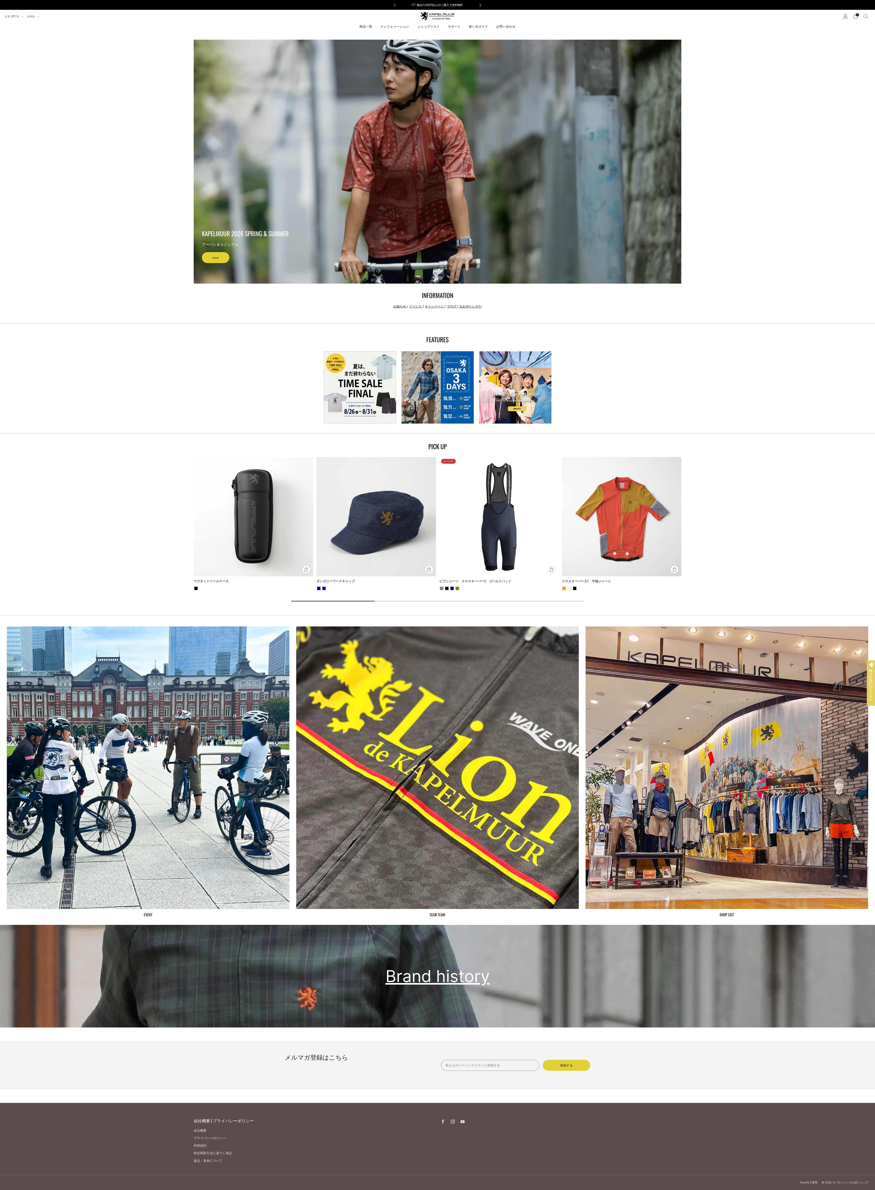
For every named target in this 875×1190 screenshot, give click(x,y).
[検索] (866, 16)
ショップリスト (428, 26)
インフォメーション (395, 26)
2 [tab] (438, 277)
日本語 (31, 16)
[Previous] (395, 5)
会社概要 (200, 1130)
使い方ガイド (478, 26)
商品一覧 (366, 26)
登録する (566, 1065)
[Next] (480, 5)
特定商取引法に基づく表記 (213, 1153)
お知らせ (400, 306)
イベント (416, 306)
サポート (454, 26)
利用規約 (200, 1145)
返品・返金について (208, 1160)
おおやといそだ (470, 306)
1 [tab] (433, 277)
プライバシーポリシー (210, 1138)
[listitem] (450, 5)
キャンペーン (435, 306)
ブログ (452, 306)
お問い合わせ (505, 26)
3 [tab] (442, 277)
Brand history (438, 976)
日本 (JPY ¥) (12, 16)
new (215, 257)
